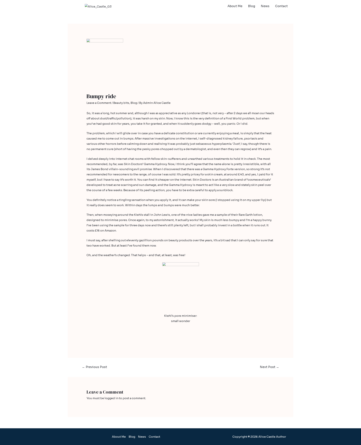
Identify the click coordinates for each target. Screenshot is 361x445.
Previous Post (94, 367)
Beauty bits (121, 103)
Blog (251, 6)
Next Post (269, 367)
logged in (111, 398)
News (265, 6)
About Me (235, 6)
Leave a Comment (98, 103)
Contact (281, 6)
